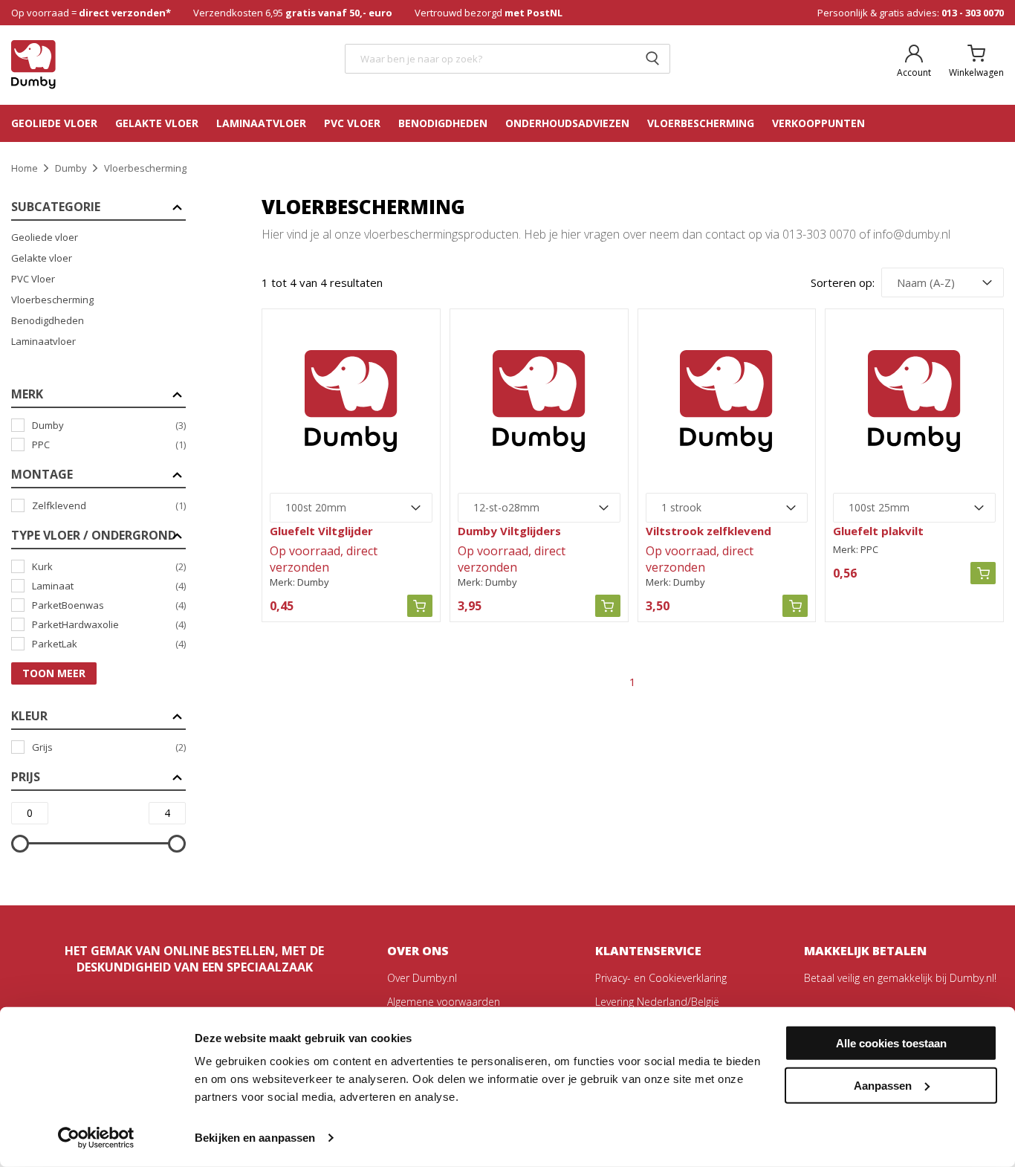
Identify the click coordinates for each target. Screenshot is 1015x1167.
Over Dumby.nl (422, 978)
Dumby (109, 425)
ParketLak (109, 643)
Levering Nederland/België (657, 1002)
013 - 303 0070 (972, 12)
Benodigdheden (442, 123)
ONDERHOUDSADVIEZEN (567, 123)
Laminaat (109, 585)
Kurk (109, 566)
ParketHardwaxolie (109, 624)
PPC (109, 444)
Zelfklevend (109, 505)
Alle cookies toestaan (891, 1043)
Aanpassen (883, 1085)
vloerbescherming (700, 123)
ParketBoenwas (109, 605)
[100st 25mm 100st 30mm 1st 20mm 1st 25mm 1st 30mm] (914, 508)
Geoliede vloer (54, 123)
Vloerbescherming (52, 299)
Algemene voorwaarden (443, 1002)
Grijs (109, 747)
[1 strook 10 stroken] (727, 508)
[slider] (20, 844)
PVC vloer (352, 123)
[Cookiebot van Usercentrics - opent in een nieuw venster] (96, 1138)
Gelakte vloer (156, 123)
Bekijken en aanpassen (255, 1137)
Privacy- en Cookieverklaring (661, 978)
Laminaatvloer (261, 123)
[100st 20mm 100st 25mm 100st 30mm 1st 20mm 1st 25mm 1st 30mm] (351, 508)
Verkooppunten (818, 123)
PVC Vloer (33, 278)
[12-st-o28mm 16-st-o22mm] (539, 508)
